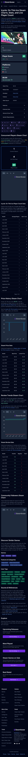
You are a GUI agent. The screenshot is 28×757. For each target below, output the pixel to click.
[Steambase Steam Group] (17, 743)
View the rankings (13, 651)
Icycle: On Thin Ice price (11, 309)
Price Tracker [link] (22, 122)
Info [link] (4, 128)
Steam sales (17, 348)
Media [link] (10, 128)
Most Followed (18, 697)
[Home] (1, 6)
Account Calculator (7, 743)
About (17, 754)
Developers (4, 720)
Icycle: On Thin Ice (6, 20)
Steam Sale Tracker (20, 712)
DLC (3, 694)
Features (5, 105)
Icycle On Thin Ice (13, 6)
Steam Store (14, 607)
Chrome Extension (6, 732)
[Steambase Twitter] (19, 743)
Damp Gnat (15, 93)
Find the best (13, 679)
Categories (4, 714)
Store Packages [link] (21, 125)
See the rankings (13, 636)
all (13, 173)
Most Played (18, 694)
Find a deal (13, 665)
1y (10, 173)
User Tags (4, 717)
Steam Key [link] (6, 125)
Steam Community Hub (12, 611)
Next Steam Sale (6, 740)
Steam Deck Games (20, 705)
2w (4, 173)
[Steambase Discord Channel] (14, 743)
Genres (3, 712)
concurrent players (16, 21)
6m (7, 315)
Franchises (4, 725)
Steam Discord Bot (6, 735)
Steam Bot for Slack (7, 737)
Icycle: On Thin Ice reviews (8, 407)
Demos (3, 697)
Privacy (4, 754)
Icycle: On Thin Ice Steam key (8, 305)
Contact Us (22, 754)
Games (5, 6)
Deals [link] (13, 125)
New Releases (18, 700)
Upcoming (17, 702)
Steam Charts (5, 702)
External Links (6, 109)
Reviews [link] (14, 122)
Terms (8, 754)
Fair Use (13, 754)
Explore (4, 745)
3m (7, 173)
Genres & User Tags (8, 113)
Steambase (16, 732)
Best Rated (17, 691)
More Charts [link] (6, 130)
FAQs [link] (13, 130)
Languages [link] (17, 128)
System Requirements (8, 117)
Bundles (4, 700)
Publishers (4, 723)
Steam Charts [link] (6, 122)
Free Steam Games (19, 719)
